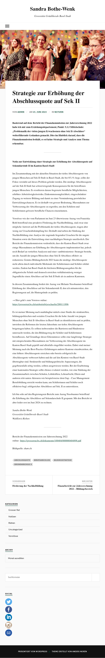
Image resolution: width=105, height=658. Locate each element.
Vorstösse (13, 536)
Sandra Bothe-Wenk (52, 8)
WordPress (41, 651)
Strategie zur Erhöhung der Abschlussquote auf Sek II (48, 96)
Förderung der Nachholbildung (27, 485)
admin (21, 112)
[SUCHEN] (96, 577)
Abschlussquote (22, 460)
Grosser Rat (14, 510)
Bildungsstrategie (63, 460)
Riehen (11, 523)
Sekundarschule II (23, 464)
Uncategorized (15, 529)
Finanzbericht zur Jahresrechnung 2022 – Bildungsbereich (75, 487)
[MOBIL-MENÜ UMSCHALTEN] (7, 26)
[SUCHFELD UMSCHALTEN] (98, 26)
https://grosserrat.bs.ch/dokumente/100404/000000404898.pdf (50, 440)
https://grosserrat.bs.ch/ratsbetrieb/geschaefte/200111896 (40, 304)
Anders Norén (79, 651)
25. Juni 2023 (40, 112)
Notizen (59, 112)
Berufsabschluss (42, 460)
